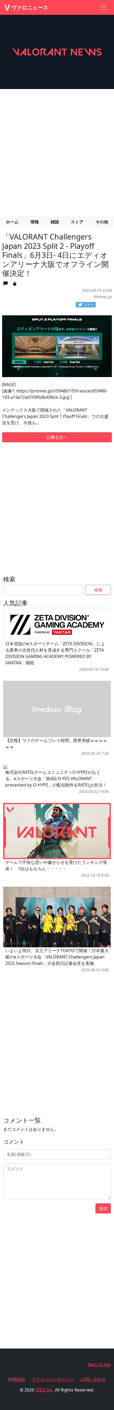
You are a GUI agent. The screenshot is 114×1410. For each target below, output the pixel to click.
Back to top (99, 1364)
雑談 (55, 222)
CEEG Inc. (44, 1390)
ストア (77, 222)
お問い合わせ (93, 1379)
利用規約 (16, 1379)
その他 (101, 222)
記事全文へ (57, 437)
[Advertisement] (57, 150)
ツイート (90, 304)
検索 (98, 590)
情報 (34, 222)
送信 (103, 1208)
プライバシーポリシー (53, 1379)
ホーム (12, 222)
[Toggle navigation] (103, 7)
